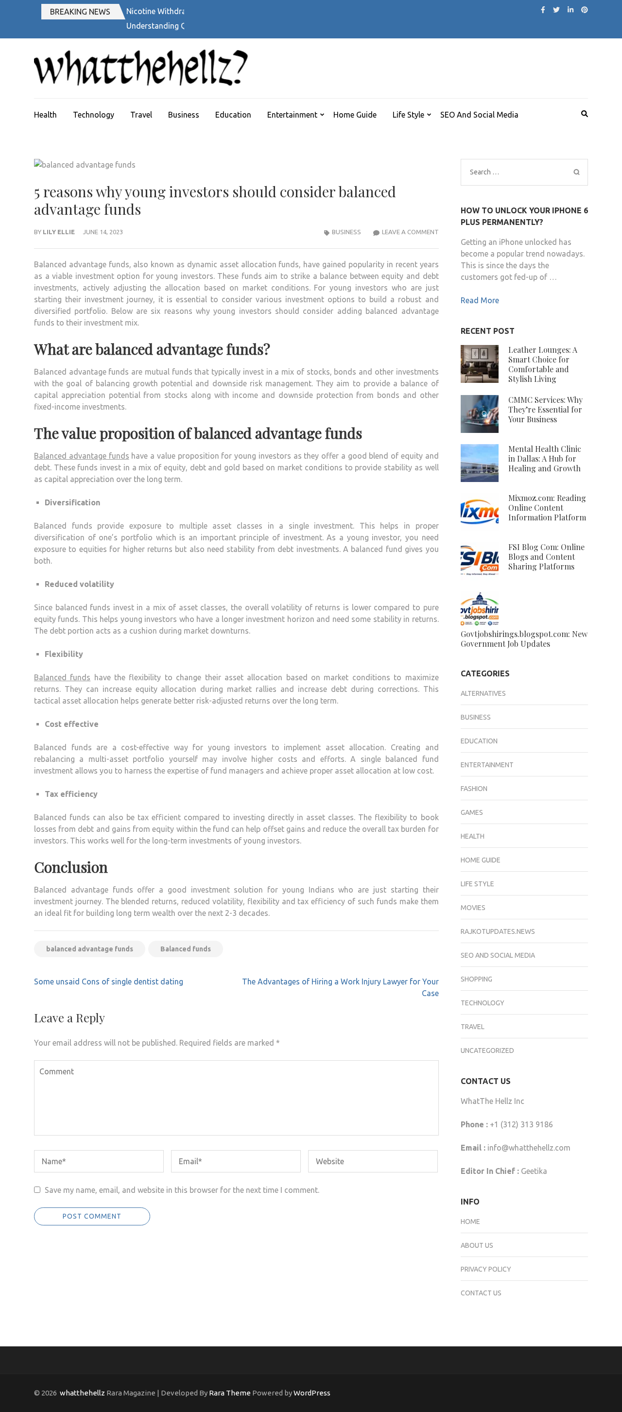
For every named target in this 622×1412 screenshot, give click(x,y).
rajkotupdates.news (498, 931)
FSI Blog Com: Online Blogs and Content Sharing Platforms (546, 556)
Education (233, 114)
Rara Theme (230, 1393)
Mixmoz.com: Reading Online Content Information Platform (547, 507)
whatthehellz (82, 1393)
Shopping (476, 979)
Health (45, 114)
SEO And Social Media (479, 114)
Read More (480, 300)
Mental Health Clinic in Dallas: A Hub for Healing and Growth (544, 458)
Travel (141, 114)
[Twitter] (556, 10)
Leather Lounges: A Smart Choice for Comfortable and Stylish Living (542, 364)
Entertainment (292, 114)
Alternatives (483, 693)
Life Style (408, 114)
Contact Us (481, 1293)
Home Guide (355, 114)
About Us (477, 1245)
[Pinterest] (584, 10)
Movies (473, 908)
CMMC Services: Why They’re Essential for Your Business (545, 409)
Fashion (474, 788)
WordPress (312, 1393)
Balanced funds (185, 949)
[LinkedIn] (570, 10)
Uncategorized (487, 1050)
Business (183, 114)
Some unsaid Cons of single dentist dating (108, 981)
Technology (93, 114)
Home (470, 1221)
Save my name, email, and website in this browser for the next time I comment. (182, 1190)
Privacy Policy (486, 1269)
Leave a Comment (410, 231)
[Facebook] (543, 10)
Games (472, 812)
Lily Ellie (59, 231)
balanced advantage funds (89, 949)
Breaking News (80, 11)
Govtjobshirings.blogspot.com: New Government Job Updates (524, 639)
